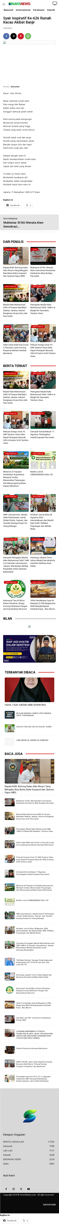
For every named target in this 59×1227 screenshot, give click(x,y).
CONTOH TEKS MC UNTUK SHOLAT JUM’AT (34, 727)
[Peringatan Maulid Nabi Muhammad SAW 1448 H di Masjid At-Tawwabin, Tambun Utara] (43, 293)
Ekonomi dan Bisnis (11, 249)
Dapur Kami (49, 1204)
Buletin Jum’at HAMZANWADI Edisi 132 (32, 900)
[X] (13, 36)
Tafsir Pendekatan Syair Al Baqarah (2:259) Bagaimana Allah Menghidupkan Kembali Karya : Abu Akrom (33, 1005)
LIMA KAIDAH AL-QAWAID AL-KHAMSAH (32, 740)
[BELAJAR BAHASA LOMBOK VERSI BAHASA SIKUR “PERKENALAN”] (10, 715)
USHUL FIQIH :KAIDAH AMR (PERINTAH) (25, 705)
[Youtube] (29, 1189)
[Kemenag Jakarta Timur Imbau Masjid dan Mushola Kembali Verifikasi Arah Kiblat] (43, 546)
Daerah (7, 326)
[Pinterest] (21, 36)
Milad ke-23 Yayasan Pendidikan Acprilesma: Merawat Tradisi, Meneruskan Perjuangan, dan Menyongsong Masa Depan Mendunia (34, 888)
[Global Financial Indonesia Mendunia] (10, 1050)
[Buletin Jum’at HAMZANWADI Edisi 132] (43, 460)
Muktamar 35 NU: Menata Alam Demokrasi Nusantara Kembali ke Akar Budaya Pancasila (35, 802)
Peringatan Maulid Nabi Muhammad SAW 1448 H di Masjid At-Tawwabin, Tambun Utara (34, 830)
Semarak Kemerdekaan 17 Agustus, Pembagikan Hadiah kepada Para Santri (42, 434)
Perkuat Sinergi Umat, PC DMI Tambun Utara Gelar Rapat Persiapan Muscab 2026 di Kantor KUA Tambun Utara (43, 350)
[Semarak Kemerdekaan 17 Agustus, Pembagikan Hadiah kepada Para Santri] (43, 420)
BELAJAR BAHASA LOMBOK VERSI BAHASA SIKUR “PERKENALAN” (33, 714)
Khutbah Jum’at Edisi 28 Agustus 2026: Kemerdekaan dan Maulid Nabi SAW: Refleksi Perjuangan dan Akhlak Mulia (35, 931)
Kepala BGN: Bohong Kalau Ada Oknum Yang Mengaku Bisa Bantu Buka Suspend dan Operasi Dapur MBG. (29, 789)
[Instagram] (14, 1189)
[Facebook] (6, 36)
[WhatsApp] (28, 36)
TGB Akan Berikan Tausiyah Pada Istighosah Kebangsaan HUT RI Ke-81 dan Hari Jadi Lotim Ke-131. (34, 962)
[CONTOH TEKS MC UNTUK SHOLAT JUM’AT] (10, 728)
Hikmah (35, 249)
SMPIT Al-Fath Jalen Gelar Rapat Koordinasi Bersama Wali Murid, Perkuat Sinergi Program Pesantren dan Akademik (34, 1064)
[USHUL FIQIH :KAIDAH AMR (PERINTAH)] (29, 690)
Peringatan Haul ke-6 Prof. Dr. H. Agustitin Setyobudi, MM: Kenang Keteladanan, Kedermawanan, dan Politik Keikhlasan (33, 1079)
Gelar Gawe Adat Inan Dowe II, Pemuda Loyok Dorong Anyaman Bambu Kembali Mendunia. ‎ (35, 844)
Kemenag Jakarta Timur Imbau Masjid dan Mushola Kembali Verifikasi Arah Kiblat (34, 976)
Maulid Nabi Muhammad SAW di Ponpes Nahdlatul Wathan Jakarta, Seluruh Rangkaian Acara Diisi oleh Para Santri (15, 310)
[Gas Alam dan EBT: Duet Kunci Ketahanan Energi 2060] (10, 1019)
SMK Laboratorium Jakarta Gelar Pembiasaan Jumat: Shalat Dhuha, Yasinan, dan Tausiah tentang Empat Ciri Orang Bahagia (15, 520)
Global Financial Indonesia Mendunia (31, 1048)
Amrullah (15, 86)
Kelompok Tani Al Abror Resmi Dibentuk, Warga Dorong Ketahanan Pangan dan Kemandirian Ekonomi (33, 990)
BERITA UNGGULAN (11, 286)
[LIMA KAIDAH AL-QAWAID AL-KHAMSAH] (10, 742)
